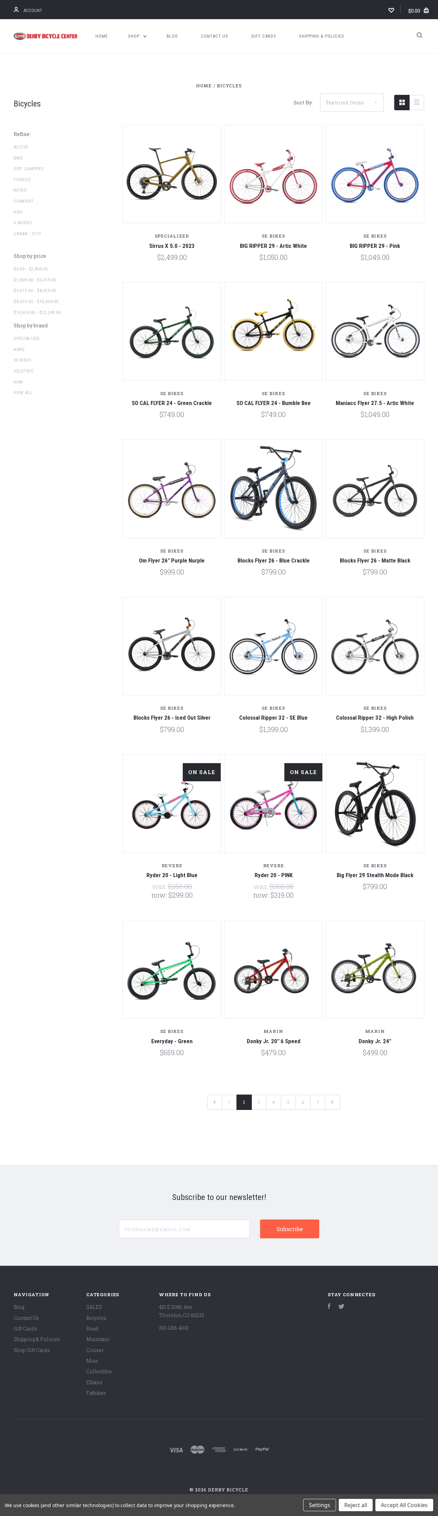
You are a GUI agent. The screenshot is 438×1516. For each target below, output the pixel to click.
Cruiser (95, 1350)
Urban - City (27, 233)
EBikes (94, 1382)
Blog (172, 36)
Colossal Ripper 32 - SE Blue (273, 717)
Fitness (22, 179)
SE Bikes (23, 360)
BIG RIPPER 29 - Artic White (273, 245)
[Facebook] (329, 1307)
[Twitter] (341, 1307)
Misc (92, 1360)
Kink (18, 381)
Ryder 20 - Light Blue (171, 875)
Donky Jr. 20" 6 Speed (273, 1041)
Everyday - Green (172, 1041)
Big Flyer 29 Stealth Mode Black (375, 875)
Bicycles (96, 1318)
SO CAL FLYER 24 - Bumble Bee (273, 403)
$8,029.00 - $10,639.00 (36, 301)
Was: (160, 886)
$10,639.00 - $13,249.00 (37, 312)
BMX (18, 158)
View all (23, 392)
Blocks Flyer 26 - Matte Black (375, 560)
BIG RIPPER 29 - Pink (375, 245)
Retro (20, 190)
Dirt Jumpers (29, 168)
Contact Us (214, 36)
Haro (19, 349)
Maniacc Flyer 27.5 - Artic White (375, 403)
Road (92, 1328)
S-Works (23, 222)
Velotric (24, 371)
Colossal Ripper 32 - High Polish (375, 717)
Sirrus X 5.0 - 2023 (172, 245)
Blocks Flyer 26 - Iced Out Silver (171, 717)
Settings (319, 1505)
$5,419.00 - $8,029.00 (35, 290)
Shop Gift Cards (32, 1350)
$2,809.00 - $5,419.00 (35, 279)
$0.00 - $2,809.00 (31, 268)
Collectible (99, 1371)
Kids (18, 212)
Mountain (98, 1339)
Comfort (24, 201)
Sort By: (303, 102)
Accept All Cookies (404, 1505)
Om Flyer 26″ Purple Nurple (172, 560)
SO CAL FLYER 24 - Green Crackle (172, 403)
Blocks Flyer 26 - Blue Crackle (273, 560)
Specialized (27, 338)
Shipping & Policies (321, 36)
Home (101, 36)
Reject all (355, 1505)
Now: (159, 894)
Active (21, 147)
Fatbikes (96, 1393)
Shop (134, 36)
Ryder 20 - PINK (274, 875)
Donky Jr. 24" (375, 1041)
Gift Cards (263, 36)
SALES (94, 1307)
